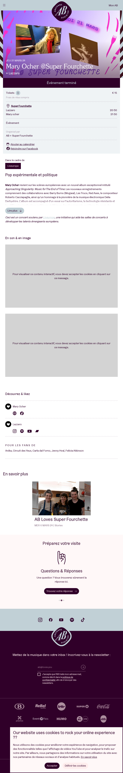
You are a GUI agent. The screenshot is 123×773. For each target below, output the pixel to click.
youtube (61, 620)
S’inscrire (83, 667)
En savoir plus (89, 757)
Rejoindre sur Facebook (24, 148)
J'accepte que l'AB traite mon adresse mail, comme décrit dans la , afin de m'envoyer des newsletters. (61, 678)
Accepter (52, 765)
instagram (40, 620)
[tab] (59, 600)
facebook (50, 620)
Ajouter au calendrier (22, 144)
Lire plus (13, 210)
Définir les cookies (75, 765)
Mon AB (113, 5)
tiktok (83, 620)
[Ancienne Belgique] (61, 11)
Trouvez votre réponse (59, 591)
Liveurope (13, 166)
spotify (72, 620)
